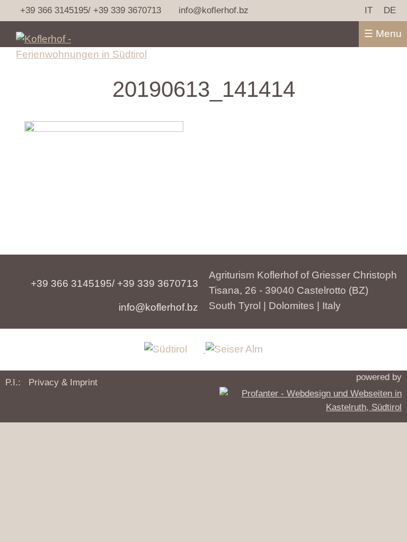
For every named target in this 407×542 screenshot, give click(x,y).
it (369, 10)
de (390, 10)
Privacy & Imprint (63, 382)
